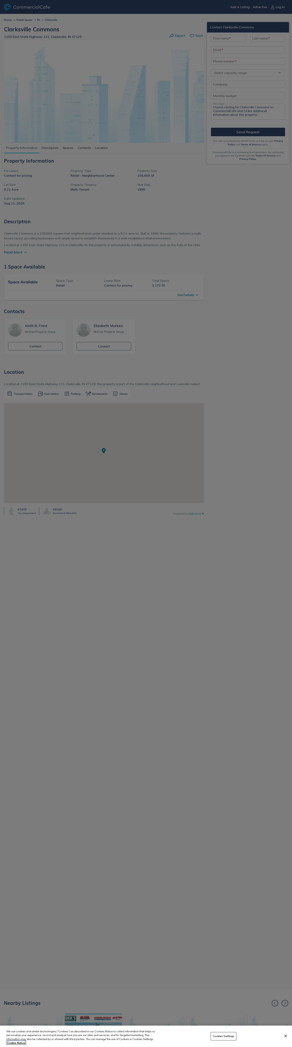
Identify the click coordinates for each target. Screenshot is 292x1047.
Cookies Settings (223, 1036)
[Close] (285, 1036)
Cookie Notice (16, 1042)
